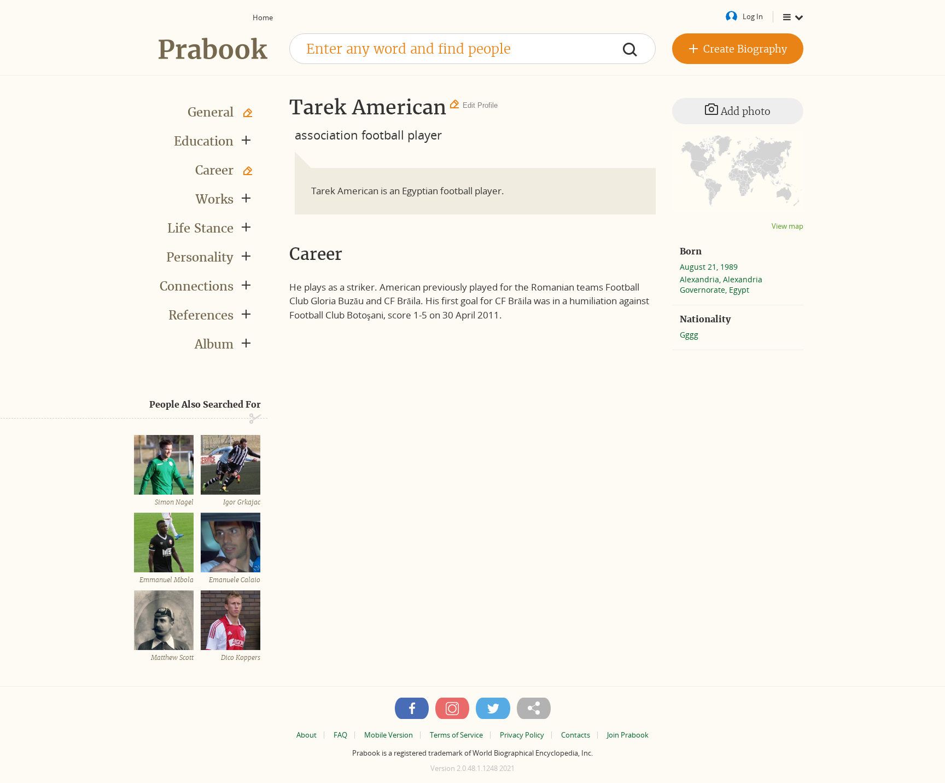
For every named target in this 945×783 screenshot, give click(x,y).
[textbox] (472, 48)
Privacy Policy (522, 735)
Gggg (689, 334)
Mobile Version (388, 735)
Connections (197, 286)
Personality (200, 257)
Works (215, 199)
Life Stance (200, 228)
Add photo (744, 111)
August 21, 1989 (709, 267)
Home (263, 17)
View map (787, 226)
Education (204, 141)
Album (214, 344)
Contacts (575, 735)
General (211, 112)
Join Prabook (628, 735)
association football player (368, 134)
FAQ (340, 735)
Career (214, 170)
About (306, 735)
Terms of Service (456, 735)
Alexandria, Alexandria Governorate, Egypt (721, 284)
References (201, 315)
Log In (753, 16)
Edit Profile (480, 105)
